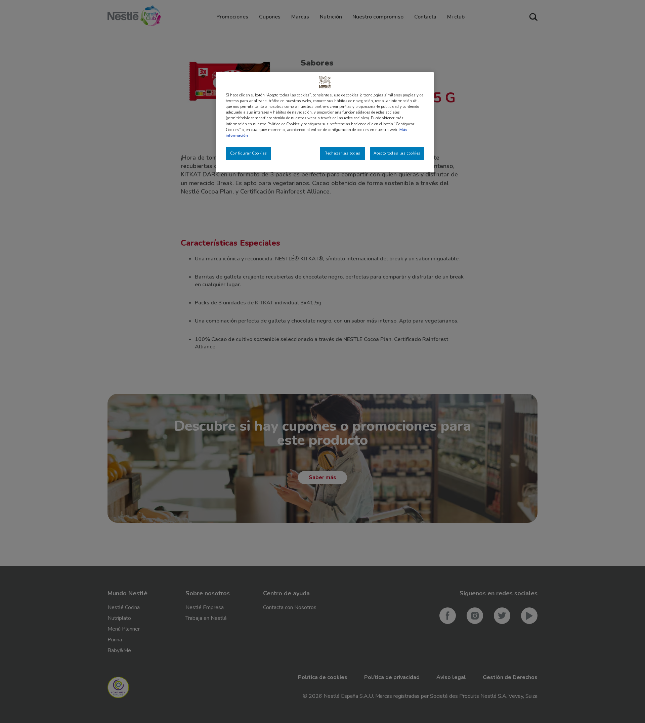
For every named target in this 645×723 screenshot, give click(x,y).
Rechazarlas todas (342, 153)
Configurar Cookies (248, 153)
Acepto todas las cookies (397, 153)
